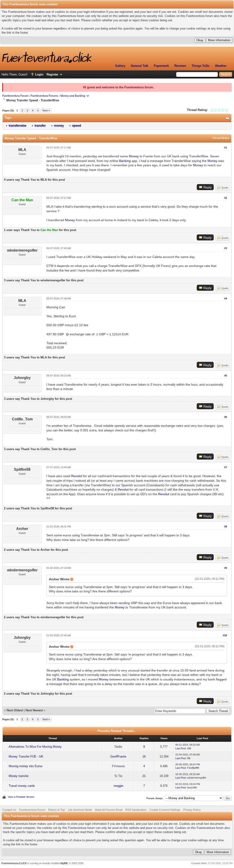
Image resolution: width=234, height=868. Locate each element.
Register (52, 74)
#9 (225, 568)
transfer (40, 125)
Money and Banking (72, 95)
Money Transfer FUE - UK (26, 756)
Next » (46, 110)
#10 (225, 635)
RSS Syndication (135, 810)
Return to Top (56, 810)
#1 (225, 147)
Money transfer (19, 776)
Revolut (76, 476)
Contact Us (9, 810)
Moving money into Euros (26, 766)
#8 (225, 526)
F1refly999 (193, 767)
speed (76, 125)
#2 (225, 197)
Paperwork (161, 65)
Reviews (180, 65)
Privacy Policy (192, 810)
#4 (225, 298)
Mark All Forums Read (108, 810)
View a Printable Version (21, 796)
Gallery (120, 65)
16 (144, 756)
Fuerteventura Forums (44, 95)
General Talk (139, 65)
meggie (118, 785)
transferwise (18, 125)
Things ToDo (200, 65)
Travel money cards (22, 785)
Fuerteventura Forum (15, 95)
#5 (225, 375)
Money (134, 156)
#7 (225, 467)
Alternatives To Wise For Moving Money (35, 746)
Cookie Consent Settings (164, 810)
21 (144, 776)
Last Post (180, 748)
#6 (225, 417)
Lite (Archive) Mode (80, 810)
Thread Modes (220, 138)
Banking (125, 161)
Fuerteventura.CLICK (14, 863)
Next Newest (34, 710)
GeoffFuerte (118, 756)
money (59, 125)
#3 (225, 248)
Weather (220, 65)
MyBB (64, 863)
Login (39, 74)
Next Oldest (15, 710)
